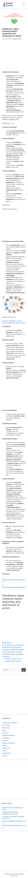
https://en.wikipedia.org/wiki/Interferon (14, 587)
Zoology (4, 755)
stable (12, 654)
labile (19, 647)
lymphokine (5, 649)
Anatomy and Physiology (9, 722)
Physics (4, 750)
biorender (14, 209)
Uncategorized (6, 753)
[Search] (24, 670)
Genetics (5, 740)
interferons (13, 647)
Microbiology (8, 642)
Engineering (5, 738)
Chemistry (5, 732)
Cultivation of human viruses (12, 658)
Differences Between (8, 735)
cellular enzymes (9, 645)
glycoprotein (6, 647)
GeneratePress (14, 875)
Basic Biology (6, 725)
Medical (4, 745)
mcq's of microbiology (8, 743)
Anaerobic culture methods (12, 661)
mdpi (12, 123)
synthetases (6, 656)
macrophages (10, 652)
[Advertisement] (14, 56)
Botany (4, 730)
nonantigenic (6, 654)
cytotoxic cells (19, 645)
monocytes (18, 652)
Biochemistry (6, 727)
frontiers (13, 317)
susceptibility (19, 654)
